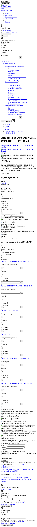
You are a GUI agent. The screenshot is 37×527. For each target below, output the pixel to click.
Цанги (10, 92)
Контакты (8, 22)
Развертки (11, 73)
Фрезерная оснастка (14, 87)
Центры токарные (14, 104)
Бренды (7, 13)
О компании (9, 15)
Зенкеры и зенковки (14, 78)
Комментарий (5, 518)
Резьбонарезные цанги (15, 114)
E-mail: (3, 449)
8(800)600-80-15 (6, 62)
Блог (6, 20)
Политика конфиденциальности (11, 479)
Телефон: (4, 447)
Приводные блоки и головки (17, 102)
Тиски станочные (14, 100)
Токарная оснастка (14, 85)
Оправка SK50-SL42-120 (9, 334)
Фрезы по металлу (14, 70)
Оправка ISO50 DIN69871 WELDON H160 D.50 (16, 261)
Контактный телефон (8, 499)
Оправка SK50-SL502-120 (9, 310)
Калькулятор (9, 18)
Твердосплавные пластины (17, 77)
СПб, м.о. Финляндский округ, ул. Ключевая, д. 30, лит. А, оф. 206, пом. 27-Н (17, 470)
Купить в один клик (17, 217)
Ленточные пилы (14, 80)
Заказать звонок (6, 121)
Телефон (3, 514)
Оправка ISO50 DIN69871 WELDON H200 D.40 (16, 358)
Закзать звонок (6, 34)
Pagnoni (3, 183)
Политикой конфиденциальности (12, 465)
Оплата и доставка (11, 17)
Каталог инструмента (8, 63)
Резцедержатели (13, 97)
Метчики (11, 109)
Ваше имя (4, 497)
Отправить (5, 460)
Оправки (11, 90)
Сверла (10, 72)
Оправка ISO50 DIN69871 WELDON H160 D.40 (16, 383)
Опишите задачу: (6, 458)
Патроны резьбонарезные (16, 112)
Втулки (10, 95)
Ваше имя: (4, 445)
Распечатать (5, 173)
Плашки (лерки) (13, 111)
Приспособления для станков (17, 99)
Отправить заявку (7, 525)
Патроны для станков (15, 88)
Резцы (10, 75)
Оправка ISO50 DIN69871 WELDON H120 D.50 (16, 286)
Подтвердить (5, 3)
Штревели (11, 94)
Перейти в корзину (7, 489)
